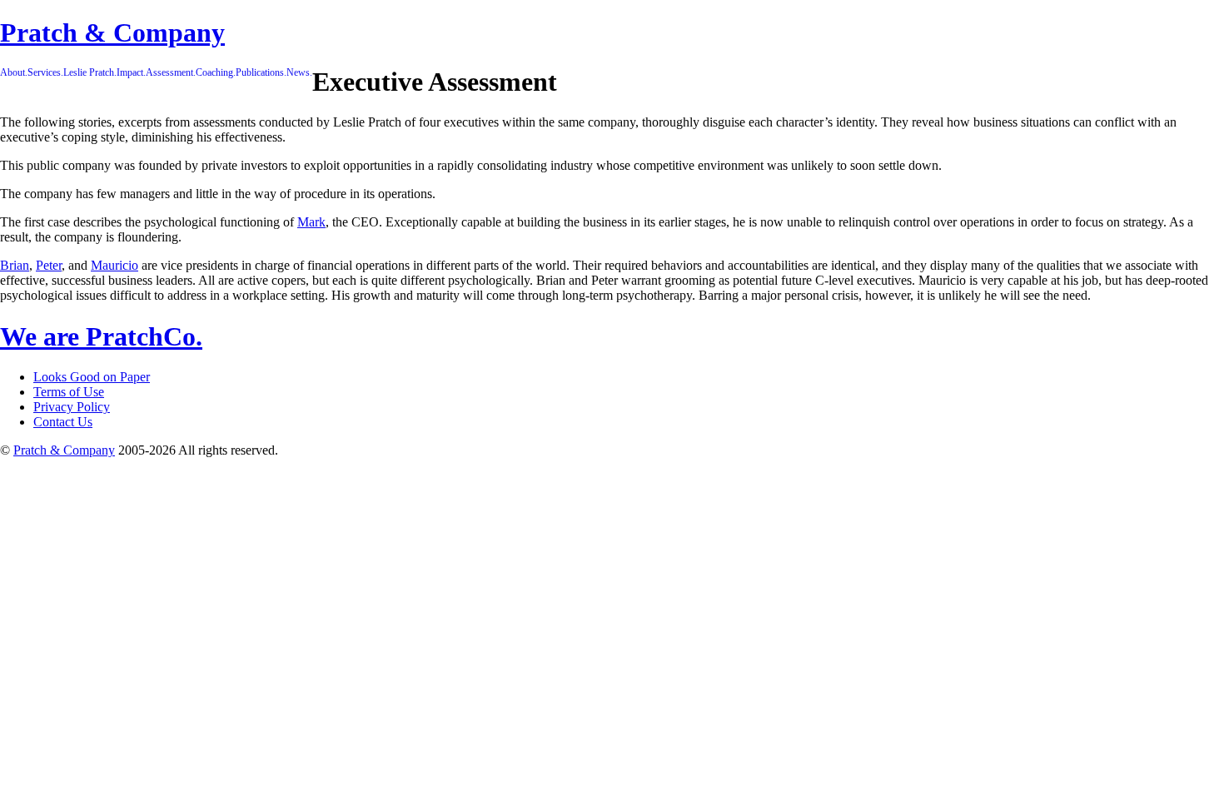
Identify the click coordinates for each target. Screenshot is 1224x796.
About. (13, 72)
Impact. (131, 72)
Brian (14, 265)
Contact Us (62, 422)
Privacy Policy (71, 407)
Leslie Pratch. (90, 72)
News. (299, 72)
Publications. (261, 72)
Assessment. (171, 72)
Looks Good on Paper (91, 377)
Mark (311, 222)
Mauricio (114, 265)
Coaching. (216, 72)
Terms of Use (68, 392)
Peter (49, 265)
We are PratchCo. (101, 336)
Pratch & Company (112, 32)
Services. (45, 72)
